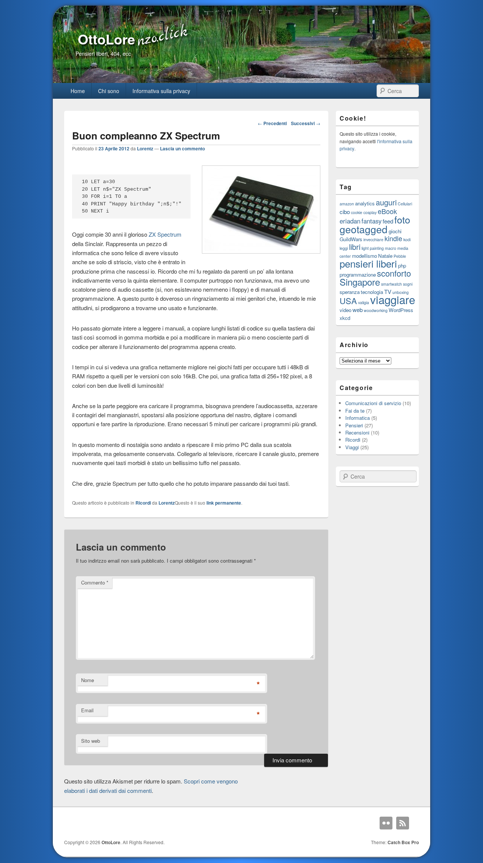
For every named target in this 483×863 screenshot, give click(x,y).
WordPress (401, 310)
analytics (365, 203)
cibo (345, 211)
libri (354, 246)
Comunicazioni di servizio (373, 403)
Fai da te (355, 410)
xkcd (345, 317)
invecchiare (373, 239)
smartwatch (391, 284)
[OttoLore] (241, 80)
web (357, 309)
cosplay (370, 212)
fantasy (371, 220)
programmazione (358, 274)
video (345, 310)
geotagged (364, 229)
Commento (94, 582)
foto (402, 219)
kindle (393, 238)
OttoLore (106, 39)
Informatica (357, 417)
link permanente (223, 502)
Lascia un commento (182, 148)
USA (348, 300)
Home (78, 91)
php (402, 265)
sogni (407, 284)
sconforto (394, 273)
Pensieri (354, 425)
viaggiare (392, 299)
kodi (407, 239)
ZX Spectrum (165, 234)
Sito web (90, 740)
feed (388, 221)
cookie (356, 212)
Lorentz (145, 148)
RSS (402, 823)
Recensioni (357, 432)
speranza (350, 291)
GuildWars (351, 239)
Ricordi (143, 502)
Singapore (360, 281)
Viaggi (352, 447)
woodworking (376, 310)
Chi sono (108, 91)
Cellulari (405, 204)
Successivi (305, 123)
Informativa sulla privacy (161, 91)
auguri (386, 202)
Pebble (400, 256)
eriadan (350, 220)
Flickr (386, 823)
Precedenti (272, 123)
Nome (87, 680)
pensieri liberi (368, 263)
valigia (363, 302)
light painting (372, 248)
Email (87, 710)
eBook (387, 211)
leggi (344, 248)
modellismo (364, 255)
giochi (395, 231)
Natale (385, 255)
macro (390, 248)
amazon (347, 204)
